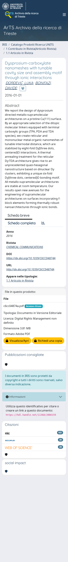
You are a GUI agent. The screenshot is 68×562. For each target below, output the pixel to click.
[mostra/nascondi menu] (64, 14)
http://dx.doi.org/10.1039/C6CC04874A (30, 269)
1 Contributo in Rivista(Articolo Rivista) (31, 49)
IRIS (4, 44)
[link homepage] (14, 6)
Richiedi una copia (49, 341)
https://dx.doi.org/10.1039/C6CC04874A (30, 258)
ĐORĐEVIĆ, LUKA (19, 83)
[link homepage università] (22, 14)
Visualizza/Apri (18, 341)
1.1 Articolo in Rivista (19, 53)
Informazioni (17, 396)
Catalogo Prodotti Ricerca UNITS (32, 44)
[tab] (43, 223)
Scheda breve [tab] (18, 215)
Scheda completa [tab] (22, 223)
